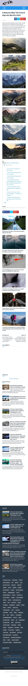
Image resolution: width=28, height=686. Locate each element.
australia (14, 602)
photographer (19, 590)
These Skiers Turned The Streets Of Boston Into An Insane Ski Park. (13, 309)
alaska (13, 595)
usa (12, 582)
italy (8, 602)
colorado (5, 605)
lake (8, 615)
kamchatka (10, 627)
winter (15, 617)
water (22, 605)
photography (6, 597)
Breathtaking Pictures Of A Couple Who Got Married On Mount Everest (18, 398)
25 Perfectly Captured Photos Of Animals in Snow (17, 386)
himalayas (20, 612)
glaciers (18, 610)
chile (12, 610)
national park (6, 620)
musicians (19, 632)
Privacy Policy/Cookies (16, 655)
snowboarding (11, 592)
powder (14, 587)
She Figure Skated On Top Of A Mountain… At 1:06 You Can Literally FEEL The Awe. (13, 251)
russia (4, 592)
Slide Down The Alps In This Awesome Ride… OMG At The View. (13, 232)
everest (12, 615)
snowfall (18, 630)
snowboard (12, 605)
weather (19, 585)
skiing (9, 587)
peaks (4, 640)
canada (4, 587)
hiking (9, 600)
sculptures (11, 630)
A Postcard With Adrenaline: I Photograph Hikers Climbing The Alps (14, 188)
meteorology (6, 637)
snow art (13, 585)
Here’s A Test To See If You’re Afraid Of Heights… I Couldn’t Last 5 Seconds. (14, 193)
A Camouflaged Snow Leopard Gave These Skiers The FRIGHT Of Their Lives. (13, 270)
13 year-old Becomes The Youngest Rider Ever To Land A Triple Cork (17, 449)
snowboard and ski (7, 617)
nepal (11, 612)
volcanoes (15, 635)
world (12, 620)
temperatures (6, 610)
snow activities (6, 580)
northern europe (7, 635)
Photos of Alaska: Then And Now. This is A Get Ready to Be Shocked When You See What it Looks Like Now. (18, 424)
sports (9, 607)
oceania (5, 630)
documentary (6, 622)
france (8, 207)
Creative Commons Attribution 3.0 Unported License (14, 657)
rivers (19, 625)
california (5, 612)
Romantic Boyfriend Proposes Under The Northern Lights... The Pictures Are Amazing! (16, 462)
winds (8, 640)
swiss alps (15, 607)
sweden (18, 605)
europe (4, 207)
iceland (12, 590)
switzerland (6, 590)
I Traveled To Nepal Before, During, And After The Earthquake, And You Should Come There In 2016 (13, 329)
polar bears (18, 615)
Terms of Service (14, 660)
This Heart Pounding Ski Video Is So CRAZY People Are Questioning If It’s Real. (13, 289)
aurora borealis (6, 595)
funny (20, 617)
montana (17, 627)
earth (4, 607)
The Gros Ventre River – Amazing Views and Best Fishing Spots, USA (17, 410)
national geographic (16, 637)
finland (13, 597)
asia (21, 582)
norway (19, 587)
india (12, 622)
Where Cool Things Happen (12, 163)
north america (6, 582)
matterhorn (13, 632)
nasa (22, 627)
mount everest (15, 640)
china (4, 602)
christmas (5, 632)
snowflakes (21, 620)
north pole (17, 622)
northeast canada (7, 642)
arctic (17, 592)
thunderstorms (17, 642)
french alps (13, 207)
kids (4, 615)
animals (17, 582)
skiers (19, 602)
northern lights (17, 600)
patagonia (13, 625)
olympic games (6, 625)
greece (4, 627)
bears (15, 612)
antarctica (19, 595)
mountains (19, 207)
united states (6, 585)
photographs (19, 597)
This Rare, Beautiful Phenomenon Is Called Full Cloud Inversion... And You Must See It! (17, 437)
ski (16, 620)
